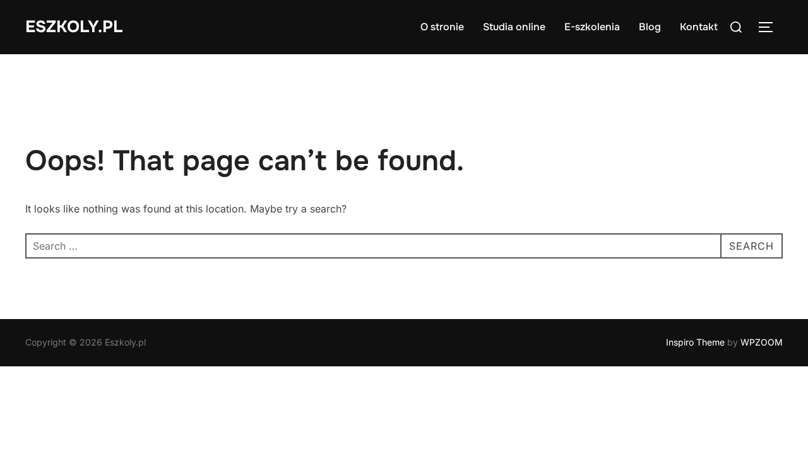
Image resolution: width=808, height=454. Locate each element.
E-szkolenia (592, 26)
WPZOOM (761, 342)
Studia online (514, 26)
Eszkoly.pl (73, 26)
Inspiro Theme (695, 342)
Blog (650, 26)
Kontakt (699, 26)
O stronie (442, 26)
